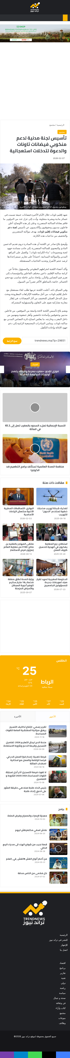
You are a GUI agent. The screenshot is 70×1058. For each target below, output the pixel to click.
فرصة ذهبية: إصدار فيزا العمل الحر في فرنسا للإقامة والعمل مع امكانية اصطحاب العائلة (26, 760)
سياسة (62, 993)
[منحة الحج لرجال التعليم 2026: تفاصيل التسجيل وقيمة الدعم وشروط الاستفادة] (58, 747)
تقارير (63, 973)
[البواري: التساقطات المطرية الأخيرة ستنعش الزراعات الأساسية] (18, 496)
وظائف (62, 1023)
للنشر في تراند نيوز (58, 940)
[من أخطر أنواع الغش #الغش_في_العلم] (58, 863)
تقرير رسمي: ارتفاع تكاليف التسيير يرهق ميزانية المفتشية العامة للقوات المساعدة (26, 730)
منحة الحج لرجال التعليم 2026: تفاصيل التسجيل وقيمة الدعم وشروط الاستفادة (24, 744)
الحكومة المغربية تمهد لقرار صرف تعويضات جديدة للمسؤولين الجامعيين (51, 582)
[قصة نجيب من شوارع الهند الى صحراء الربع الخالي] (58, 849)
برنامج (63, 968)
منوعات (62, 1018)
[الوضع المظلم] (9, 8)
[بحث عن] (4, 8)
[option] (35, 369)
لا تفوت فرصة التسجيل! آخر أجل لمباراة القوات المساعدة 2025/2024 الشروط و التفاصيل (26, 775)
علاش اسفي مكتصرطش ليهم (31, 830)
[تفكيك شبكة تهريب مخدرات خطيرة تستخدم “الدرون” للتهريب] (51, 496)
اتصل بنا (64, 950)
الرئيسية (61, 125)
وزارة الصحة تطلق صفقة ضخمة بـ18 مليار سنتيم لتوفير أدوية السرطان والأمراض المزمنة (21, 584)
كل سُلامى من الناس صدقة (32, 873)
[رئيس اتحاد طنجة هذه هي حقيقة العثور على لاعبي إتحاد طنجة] (58, 792)
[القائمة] (66, 8)
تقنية (63, 978)
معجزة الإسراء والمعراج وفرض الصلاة (27, 816)
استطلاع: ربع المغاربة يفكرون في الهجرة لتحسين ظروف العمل (53, 547)
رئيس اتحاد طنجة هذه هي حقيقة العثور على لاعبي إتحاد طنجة (25, 789)
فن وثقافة (61, 1003)
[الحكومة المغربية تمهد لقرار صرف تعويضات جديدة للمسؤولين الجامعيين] (51, 567)
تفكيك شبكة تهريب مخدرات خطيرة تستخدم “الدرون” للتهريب (52, 511)
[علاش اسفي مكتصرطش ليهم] (58, 834)
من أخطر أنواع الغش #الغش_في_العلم (26, 859)
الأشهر (52, 716)
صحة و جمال (59, 998)
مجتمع (52, 125)
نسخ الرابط (12, 341)
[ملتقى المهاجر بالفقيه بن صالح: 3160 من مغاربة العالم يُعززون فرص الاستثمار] (18, 532)
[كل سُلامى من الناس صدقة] (58, 878)
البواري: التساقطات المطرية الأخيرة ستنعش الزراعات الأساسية (19, 511)
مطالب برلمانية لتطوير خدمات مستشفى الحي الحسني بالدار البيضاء (35, 373)
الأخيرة (17, 716)
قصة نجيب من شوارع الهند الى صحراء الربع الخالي (25, 846)
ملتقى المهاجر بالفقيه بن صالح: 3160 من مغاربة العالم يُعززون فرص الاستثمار (19, 547)
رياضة (63, 988)
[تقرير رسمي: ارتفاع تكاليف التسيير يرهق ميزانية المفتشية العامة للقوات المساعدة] (58, 731)
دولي (63, 983)
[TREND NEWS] (35, 7)
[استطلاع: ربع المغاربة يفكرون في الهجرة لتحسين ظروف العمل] (51, 532)
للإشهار (64, 945)
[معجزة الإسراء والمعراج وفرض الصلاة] (58, 820)
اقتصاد (63, 963)
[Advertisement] (35, 82)
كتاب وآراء (61, 1008)
